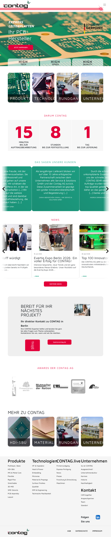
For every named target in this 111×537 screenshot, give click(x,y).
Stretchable (12, 483)
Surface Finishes (38, 483)
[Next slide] (107, 188)
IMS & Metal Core (14, 473)
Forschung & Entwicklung (66, 480)
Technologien (44, 460)
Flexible (11, 476)
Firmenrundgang (63, 466)
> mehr (36, 276)
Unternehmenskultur (89, 473)
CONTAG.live (69, 460)
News (59, 473)
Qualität (35, 487)
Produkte (16, 460)
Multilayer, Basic (14, 466)
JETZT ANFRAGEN (21, 47)
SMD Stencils (13, 490)
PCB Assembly (13, 494)
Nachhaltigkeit (86, 483)
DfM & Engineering (39, 490)
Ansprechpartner (87, 498)
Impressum (97, 531)
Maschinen (61, 483)
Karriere (84, 476)
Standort (84, 505)
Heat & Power (37, 469)
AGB (69, 531)
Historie (84, 480)
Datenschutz (82, 531)
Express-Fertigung (64, 469)
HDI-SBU (11, 469)
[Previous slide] (4, 188)
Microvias (35, 476)
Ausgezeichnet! (87, 469)
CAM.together (86, 495)
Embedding (36, 473)
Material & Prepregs (40, 480)
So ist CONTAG (87, 466)
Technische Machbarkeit (41, 494)
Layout (10, 497)
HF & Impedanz (38, 466)
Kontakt (88, 490)
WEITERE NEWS (55, 284)
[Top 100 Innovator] (55, 237)
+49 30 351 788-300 (32, 345)
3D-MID (11, 487)
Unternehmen (94, 460)
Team (83, 502)
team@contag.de (59, 342)
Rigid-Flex (12, 480)
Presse (59, 476)
